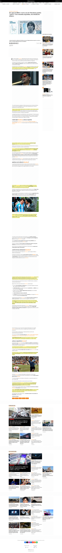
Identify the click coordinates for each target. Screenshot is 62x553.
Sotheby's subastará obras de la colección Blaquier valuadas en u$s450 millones (36, 416)
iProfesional (10, 11)
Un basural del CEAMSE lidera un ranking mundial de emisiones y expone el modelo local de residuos (14, 442)
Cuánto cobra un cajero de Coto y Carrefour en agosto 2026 (48, 57)
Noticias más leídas (12, 451)
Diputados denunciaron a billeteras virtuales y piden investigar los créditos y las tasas (18, 468)
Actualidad (14, 11)
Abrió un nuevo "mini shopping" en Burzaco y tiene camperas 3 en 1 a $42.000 (48, 45)
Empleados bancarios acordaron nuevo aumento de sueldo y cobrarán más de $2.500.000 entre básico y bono (36, 531)
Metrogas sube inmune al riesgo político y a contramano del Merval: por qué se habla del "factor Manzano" (36, 462)
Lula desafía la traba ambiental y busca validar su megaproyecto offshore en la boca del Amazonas (48, 518)
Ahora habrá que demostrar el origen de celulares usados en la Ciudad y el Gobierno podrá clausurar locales (25, 488)
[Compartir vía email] (17, 43)
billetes (13, 398)
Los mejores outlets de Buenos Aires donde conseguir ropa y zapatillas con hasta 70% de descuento (25, 442)
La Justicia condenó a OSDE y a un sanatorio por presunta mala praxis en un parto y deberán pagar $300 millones (36, 429)
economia (23, 398)
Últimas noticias (12, 405)
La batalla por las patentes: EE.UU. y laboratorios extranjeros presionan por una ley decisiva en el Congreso (14, 475)
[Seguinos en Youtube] (33, 542)
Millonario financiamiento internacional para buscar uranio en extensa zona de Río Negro (36, 524)
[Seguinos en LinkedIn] (31, 542)
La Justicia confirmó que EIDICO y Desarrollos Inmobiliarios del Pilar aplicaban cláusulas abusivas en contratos (14, 429)
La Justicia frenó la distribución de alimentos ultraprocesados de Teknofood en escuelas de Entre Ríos (48, 71)
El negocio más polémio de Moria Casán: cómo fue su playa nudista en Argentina (25, 505)
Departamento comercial (35, 546)
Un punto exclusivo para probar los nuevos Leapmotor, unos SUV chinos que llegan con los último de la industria (25, 531)
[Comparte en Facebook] (10, 43)
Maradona (20, 58)
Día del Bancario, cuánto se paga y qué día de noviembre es (25, 518)
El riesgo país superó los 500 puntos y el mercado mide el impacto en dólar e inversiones (14, 518)
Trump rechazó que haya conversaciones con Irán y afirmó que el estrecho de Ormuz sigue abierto (36, 423)
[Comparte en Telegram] (16, 43)
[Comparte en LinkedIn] (14, 43)
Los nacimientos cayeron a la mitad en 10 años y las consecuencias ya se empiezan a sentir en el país (36, 435)
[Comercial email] (34, 547)
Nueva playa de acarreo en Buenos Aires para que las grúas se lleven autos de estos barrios (18, 422)
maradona (16, 398)
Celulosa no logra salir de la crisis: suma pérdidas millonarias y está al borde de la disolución (48, 475)
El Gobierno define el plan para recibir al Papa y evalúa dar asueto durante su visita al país (36, 474)
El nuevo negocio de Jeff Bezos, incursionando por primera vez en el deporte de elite (14, 487)
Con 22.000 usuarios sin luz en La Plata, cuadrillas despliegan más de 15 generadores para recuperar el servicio (36, 442)
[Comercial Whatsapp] (36, 547)
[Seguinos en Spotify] (37, 542)
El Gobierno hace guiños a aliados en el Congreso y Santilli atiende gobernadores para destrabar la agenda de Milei (14, 531)
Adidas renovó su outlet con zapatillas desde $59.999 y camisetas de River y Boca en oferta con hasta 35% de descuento (47, 83)
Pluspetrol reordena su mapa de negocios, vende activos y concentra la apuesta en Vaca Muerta (25, 475)
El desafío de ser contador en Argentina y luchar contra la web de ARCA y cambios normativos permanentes (36, 488)
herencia (32, 149)
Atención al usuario (26, 545)
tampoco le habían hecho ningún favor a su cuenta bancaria (25, 335)
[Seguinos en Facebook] (25, 542)
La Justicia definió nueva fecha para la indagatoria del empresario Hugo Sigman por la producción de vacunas (36, 512)
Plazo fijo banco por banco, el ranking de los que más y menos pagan (36, 505)
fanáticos (27, 398)
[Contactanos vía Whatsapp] (27, 547)
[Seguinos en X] (27, 542)
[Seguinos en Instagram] (29, 542)
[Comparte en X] (11, 43)
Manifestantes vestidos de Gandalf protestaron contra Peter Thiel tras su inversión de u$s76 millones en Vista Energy (48, 429)
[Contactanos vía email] (25, 547)
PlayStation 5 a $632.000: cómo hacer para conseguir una (48, 95)
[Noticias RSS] (35, 542)
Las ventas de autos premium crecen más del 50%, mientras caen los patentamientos (14, 505)
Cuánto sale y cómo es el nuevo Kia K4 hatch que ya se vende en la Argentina (36, 518)
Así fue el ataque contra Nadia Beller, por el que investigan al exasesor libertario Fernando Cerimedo (24, 429)
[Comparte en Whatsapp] (13, 43)
